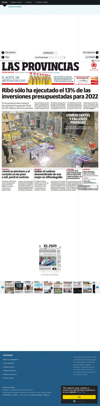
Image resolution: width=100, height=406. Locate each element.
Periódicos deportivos (9, 370)
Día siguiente (89, 52)
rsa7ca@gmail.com (13, 359)
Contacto (29, 2)
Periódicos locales (8, 378)
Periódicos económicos (10, 374)
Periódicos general (8, 367)
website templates (36, 395)
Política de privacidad (8, 387)
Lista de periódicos (8, 363)
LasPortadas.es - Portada (9, 395)
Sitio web (97, 61)
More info (81, 391)
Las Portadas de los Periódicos (49, 274)
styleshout (46, 395)
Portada (4, 2)
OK (79, 397)
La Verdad (90, 57)
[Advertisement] (50, 33)
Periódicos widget (42, 2)
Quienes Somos (16, 2)
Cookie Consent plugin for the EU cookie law (79, 401)
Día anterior (10, 52)
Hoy (7, 57)
